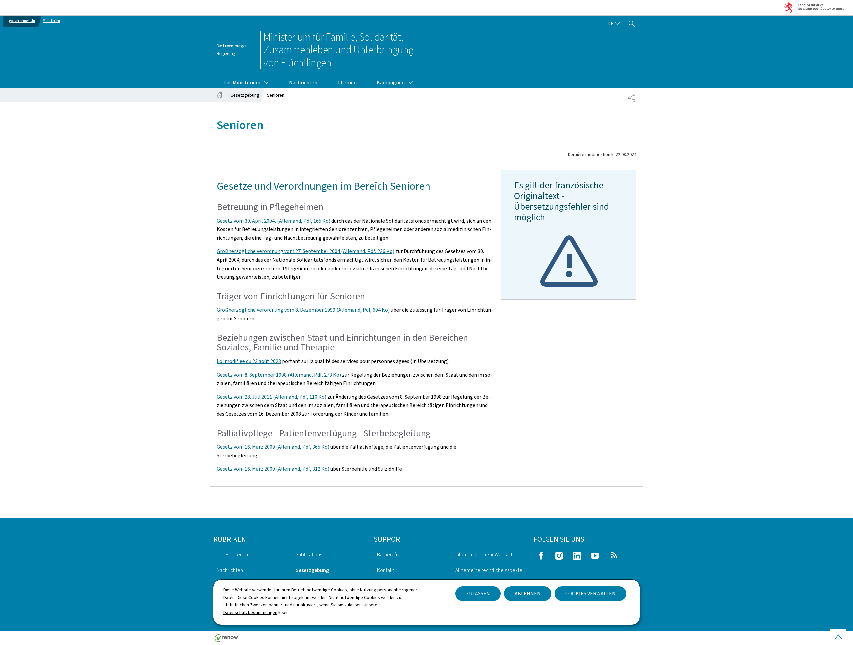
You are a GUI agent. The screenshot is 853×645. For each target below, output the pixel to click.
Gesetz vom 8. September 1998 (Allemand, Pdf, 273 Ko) (279, 374)
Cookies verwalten (590, 593)
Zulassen (478, 593)
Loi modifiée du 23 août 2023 (249, 361)
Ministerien (51, 20)
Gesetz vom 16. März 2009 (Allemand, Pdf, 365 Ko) (273, 446)
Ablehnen (528, 593)
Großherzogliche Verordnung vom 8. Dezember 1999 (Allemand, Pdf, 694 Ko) (303, 309)
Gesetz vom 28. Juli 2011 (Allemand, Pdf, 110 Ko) (271, 396)
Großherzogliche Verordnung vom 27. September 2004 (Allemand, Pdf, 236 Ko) (305, 251)
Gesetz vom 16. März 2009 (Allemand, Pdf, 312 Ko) (273, 468)
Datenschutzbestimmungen (250, 612)
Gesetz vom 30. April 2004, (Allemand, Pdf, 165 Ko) (273, 220)
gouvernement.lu (22, 20)
